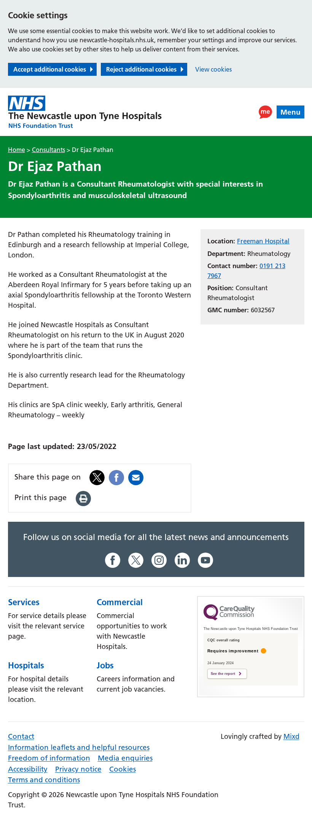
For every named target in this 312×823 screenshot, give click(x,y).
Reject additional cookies (141, 69)
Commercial (120, 602)
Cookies (122, 769)
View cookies (213, 69)
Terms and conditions (44, 779)
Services (24, 602)
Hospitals (26, 665)
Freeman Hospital (263, 241)
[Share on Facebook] (116, 477)
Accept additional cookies (49, 69)
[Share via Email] (135, 477)
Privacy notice (78, 769)
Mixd (291, 736)
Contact (21, 736)
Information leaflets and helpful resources (79, 747)
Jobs (105, 665)
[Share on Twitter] (97, 477)
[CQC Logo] (229, 618)
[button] (265, 112)
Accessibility (28, 769)
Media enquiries (125, 758)
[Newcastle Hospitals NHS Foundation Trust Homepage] (85, 112)
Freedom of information (49, 758)
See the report (223, 674)
